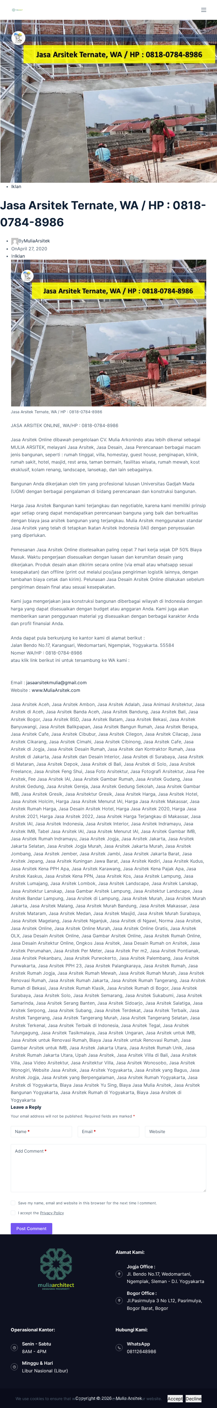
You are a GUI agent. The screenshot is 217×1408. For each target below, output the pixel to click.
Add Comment (31, 1151)
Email (89, 1131)
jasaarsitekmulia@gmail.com (56, 682)
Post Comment (31, 1228)
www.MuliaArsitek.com (56, 690)
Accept (175, 1398)
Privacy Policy (52, 1213)
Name (22, 1131)
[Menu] (203, 9)
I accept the (41, 1213)
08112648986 (141, 1351)
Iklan (16, 186)
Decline (193, 1398)
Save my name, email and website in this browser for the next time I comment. (87, 1203)
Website (157, 1131)
